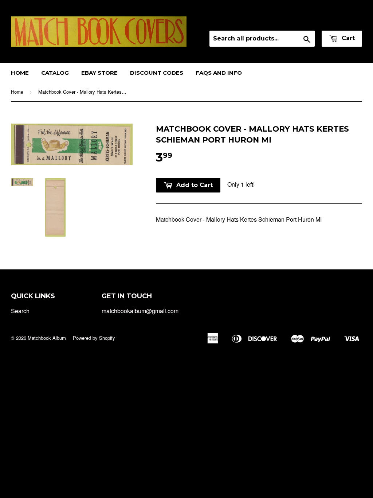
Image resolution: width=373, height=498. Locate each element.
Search (20, 311)
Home (20, 72)
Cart (347, 38)
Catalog (55, 72)
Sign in (298, 21)
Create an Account (339, 21)
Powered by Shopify (94, 337)
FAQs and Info (219, 72)
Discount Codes (156, 72)
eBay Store (99, 72)
